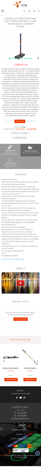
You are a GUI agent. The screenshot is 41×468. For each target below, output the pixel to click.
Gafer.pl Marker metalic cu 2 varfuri (30, 368)
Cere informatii (20, 138)
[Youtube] (20, 397)
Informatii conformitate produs (12, 259)
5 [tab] (19, 58)
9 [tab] (29, 58)
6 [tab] (22, 58)
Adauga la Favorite (20, 133)
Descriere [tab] (20, 174)
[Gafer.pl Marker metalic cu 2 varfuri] (30, 357)
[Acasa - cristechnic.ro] (20, 4)
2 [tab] (12, 58)
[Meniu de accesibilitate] (38, 453)
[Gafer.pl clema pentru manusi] (11, 357)
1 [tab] (10, 58)
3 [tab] (15, 58)
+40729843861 (21, 416)
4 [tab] (17, 58)
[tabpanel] (20, 46)
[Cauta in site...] (39, 11)
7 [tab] (24, 58)
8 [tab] (27, 58)
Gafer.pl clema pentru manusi (11, 368)
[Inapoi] (1, 15)
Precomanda (20, 121)
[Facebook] (17, 397)
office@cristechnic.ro (21, 419)
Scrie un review (20, 319)
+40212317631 (21, 413)
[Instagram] (24, 397)
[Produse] (2, 11)
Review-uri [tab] (20, 301)
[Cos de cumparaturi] (34, 11)
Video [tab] (20, 268)
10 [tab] (31, 58)
